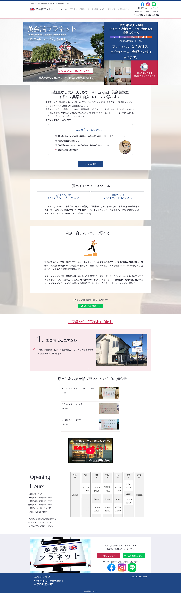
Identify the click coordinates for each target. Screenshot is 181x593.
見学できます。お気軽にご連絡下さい (147, 11)
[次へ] (147, 350)
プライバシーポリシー (139, 576)
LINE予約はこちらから (148, 8)
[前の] (34, 350)
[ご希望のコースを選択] (92, 368)
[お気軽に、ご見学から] (87, 368)
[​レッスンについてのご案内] (88, 368)
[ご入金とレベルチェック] (90, 368)
